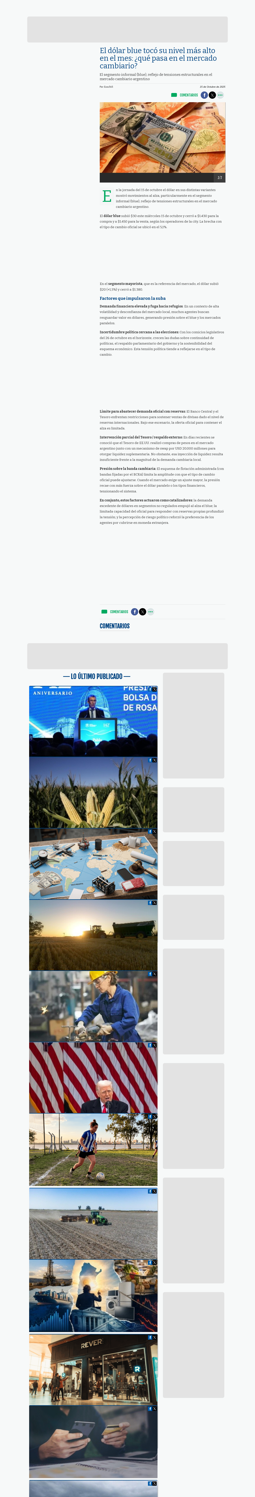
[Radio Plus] (231, 12)
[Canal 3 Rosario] (88, 12)
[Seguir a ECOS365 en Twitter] (212, 4)
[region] (127, 29)
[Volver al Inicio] (28, 4)
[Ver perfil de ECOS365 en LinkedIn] (218, 4)
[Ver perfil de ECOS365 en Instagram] (224, 4)
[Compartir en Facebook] (204, 95)
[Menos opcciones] (220, 95)
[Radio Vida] (183, 12)
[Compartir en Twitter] (212, 95)
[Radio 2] (135, 12)
